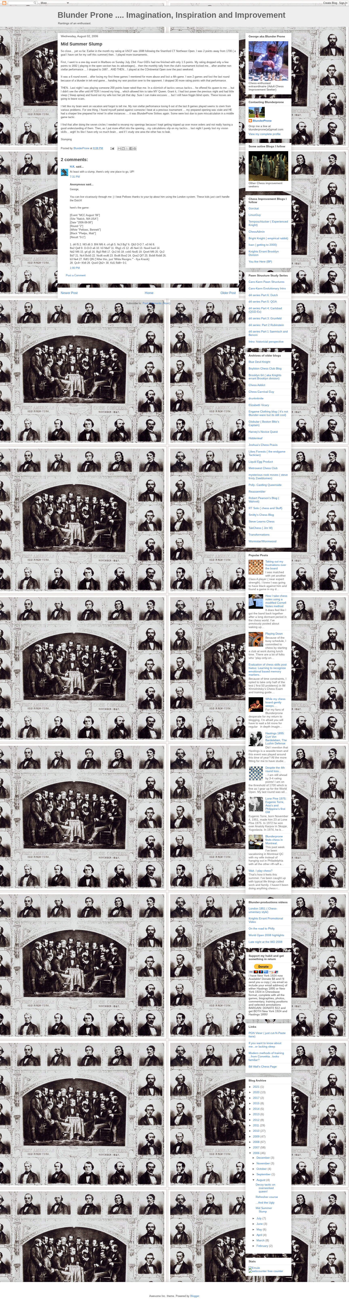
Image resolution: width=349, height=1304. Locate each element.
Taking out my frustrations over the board (275, 565)
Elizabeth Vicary (259, 405)
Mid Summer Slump (264, 1209)
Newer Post (69, 293)
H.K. (72, 166)
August (261, 1180)
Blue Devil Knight (259, 361)
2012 (256, 1119)
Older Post (228, 293)
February (262, 1245)
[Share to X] (127, 149)
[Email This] (119, 149)
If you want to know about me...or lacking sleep (265, 1044)
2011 (256, 1125)
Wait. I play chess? (260, 870)
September (263, 1174)
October (262, 1168)
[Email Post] (112, 148)
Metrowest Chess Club (263, 468)
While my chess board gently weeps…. (275, 702)
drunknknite (256, 398)
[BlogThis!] (123, 149)
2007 (256, 1147)
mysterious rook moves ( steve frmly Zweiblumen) (268, 476)
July (259, 1218)
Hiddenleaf (255, 438)
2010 (256, 1130)
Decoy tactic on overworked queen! (265, 1188)
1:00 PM (75, 267)
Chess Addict (257, 385)
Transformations (259, 534)
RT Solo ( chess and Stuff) (265, 508)
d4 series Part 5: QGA (263, 301)
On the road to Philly (262, 928)
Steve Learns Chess (261, 521)
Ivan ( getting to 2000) (263, 244)
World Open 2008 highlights (266, 935)
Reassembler (257, 491)
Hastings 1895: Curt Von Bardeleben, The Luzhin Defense (276, 738)
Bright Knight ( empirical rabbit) (268, 238)
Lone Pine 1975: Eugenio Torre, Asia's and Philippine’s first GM (275, 805)
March (260, 1240)
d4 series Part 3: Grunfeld (265, 318)
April (259, 1234)
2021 (256, 1086)
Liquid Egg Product (261, 461)
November (263, 1163)
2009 (256, 1136)
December (263, 1157)
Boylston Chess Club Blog (265, 368)
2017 (256, 1097)
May (259, 1229)
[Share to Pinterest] (135, 149)
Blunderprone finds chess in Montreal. (274, 840)
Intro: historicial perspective (266, 341)
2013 (256, 1114)
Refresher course (267, 1196)
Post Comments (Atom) (156, 303)
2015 (256, 1103)
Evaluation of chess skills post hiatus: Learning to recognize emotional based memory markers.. (268, 669)
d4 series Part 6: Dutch (263, 295)
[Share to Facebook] (131, 149)
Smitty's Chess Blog (261, 514)
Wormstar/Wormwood (262, 541)
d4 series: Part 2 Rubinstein (266, 325)
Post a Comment (76, 275)
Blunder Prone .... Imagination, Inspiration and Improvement (171, 15)
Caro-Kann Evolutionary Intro (267, 288)
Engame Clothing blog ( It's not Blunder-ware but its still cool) (268, 413)
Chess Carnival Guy (261, 391)
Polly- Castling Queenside (265, 484)
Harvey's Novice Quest (263, 431)
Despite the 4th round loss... (275, 769)
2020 (256, 1092)
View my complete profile (265, 134)
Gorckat (254, 208)
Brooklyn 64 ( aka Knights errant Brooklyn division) (265, 376)
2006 (256, 1153)
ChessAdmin (257, 231)
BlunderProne (262, 120)
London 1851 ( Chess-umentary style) (263, 910)
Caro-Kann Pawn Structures (266, 281)
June (260, 1223)
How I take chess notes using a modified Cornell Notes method (276, 601)
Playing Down (274, 633)
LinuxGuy (255, 214)
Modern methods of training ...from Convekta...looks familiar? (266, 1056)
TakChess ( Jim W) (261, 528)
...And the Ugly (265, 1202)
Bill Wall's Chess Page (263, 1066)
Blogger (194, 1296)
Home (149, 293)
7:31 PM (75, 176)
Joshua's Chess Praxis (263, 444)
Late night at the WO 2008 (265, 941)
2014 (256, 1108)
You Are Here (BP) (260, 261)
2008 (256, 1142)
